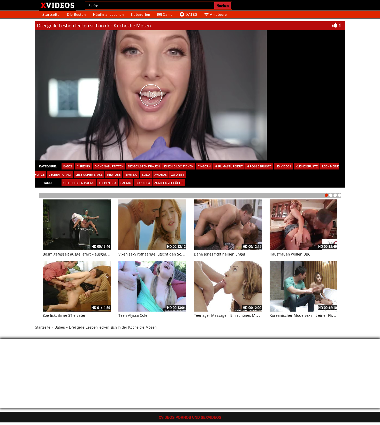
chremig (83, 166)
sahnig (125, 183)
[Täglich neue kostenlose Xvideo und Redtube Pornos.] (57, 4)
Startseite (51, 14)
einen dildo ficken (178, 166)
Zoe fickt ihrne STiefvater (64, 315)
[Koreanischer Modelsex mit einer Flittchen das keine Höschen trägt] (304, 286)
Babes (67, 166)
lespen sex (107, 183)
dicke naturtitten (109, 166)
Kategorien (140, 14)
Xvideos (160, 174)
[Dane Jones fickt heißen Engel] (228, 224)
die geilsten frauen (144, 166)
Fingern (204, 166)
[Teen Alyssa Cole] (152, 286)
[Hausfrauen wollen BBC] (304, 224)
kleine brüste (307, 166)
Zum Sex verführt (168, 183)
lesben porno (60, 174)
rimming (131, 174)
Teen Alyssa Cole (132, 315)
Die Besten (76, 14)
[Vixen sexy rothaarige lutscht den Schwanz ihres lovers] (152, 224)
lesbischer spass (89, 174)
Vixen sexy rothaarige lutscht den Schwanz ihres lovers (166, 254)
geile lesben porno (79, 183)
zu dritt (177, 174)
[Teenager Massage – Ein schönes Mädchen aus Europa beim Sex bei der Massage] (228, 286)
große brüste (259, 166)
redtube (113, 174)
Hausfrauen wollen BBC (290, 254)
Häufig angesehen (108, 14)
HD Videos (283, 166)
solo (146, 174)
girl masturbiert (229, 166)
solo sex (143, 183)
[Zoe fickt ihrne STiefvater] (77, 286)
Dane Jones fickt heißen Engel (219, 254)
